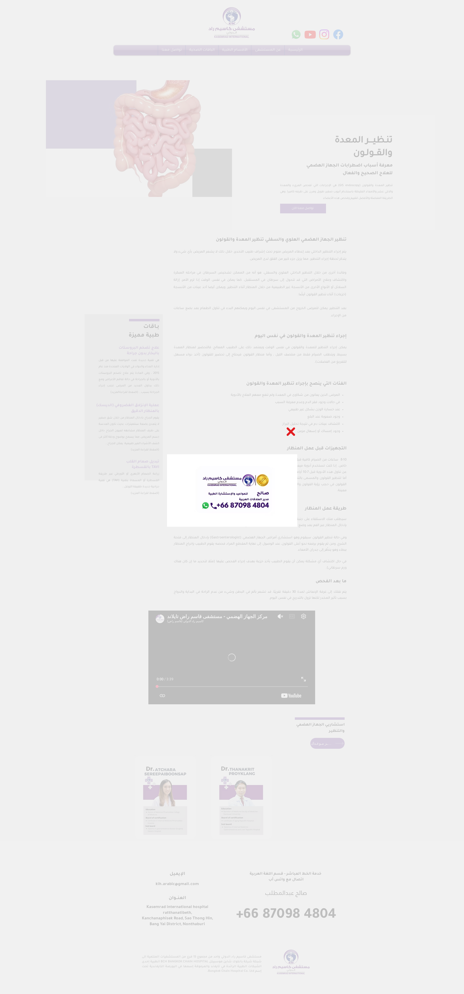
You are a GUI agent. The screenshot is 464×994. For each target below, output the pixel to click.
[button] (291, 431)
